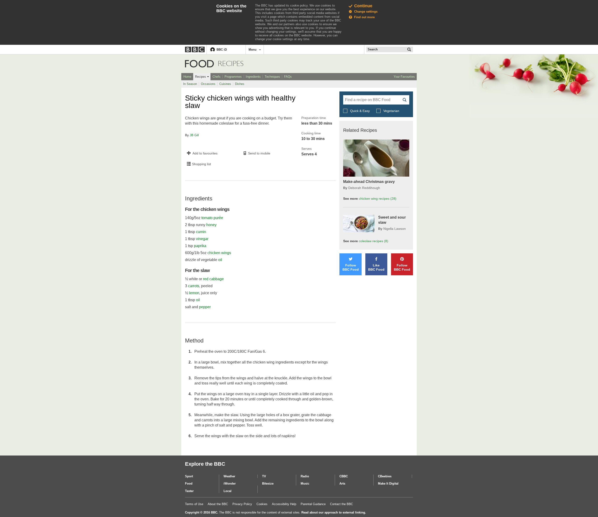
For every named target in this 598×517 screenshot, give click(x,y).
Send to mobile (259, 153)
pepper (205, 307)
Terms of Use (194, 504)
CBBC (343, 476)
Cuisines (225, 84)
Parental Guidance (313, 504)
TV (264, 476)
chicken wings (219, 253)
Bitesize (268, 483)
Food (199, 63)
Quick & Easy (360, 111)
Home (187, 76)
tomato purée (212, 218)
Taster (189, 491)
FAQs (288, 76)
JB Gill (194, 135)
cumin (201, 232)
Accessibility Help (284, 504)
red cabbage (213, 279)
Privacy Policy (242, 504)
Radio (305, 476)
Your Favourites (404, 76)
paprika (200, 246)
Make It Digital (388, 483)
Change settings (365, 11)
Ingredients (253, 76)
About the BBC (218, 504)
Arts (342, 483)
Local (227, 491)
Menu (252, 49)
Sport (189, 476)
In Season (190, 84)
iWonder (230, 483)
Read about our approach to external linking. (333, 512)
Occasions (208, 84)
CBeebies (385, 476)
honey (211, 225)
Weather (229, 476)
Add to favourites (204, 153)
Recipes (200, 76)
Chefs (217, 76)
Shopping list (201, 164)
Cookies (261, 504)
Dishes (239, 84)
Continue (363, 6)
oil (220, 260)
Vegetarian (390, 111)
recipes (377, 198)
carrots (193, 286)
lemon (194, 293)
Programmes (233, 76)
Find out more (364, 17)
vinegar (202, 239)
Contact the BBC (341, 504)
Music (305, 483)
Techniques (272, 76)
